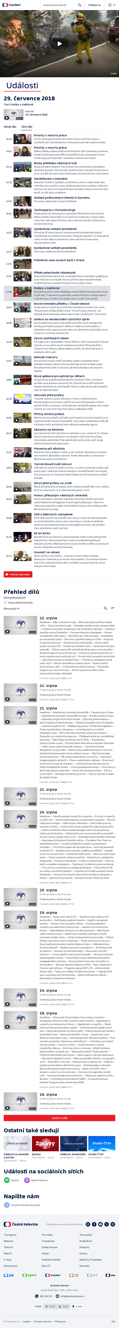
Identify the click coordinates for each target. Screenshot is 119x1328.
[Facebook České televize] (94, 1224)
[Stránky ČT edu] (110, 1275)
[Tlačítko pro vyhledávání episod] (105, 608)
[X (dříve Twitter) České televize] (106, 1224)
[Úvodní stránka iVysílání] (14, 5)
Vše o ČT (46, 1265)
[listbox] (63, 1306)
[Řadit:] (112, 608)
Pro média (47, 1234)
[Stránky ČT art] (92, 1275)
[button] (59, 43)
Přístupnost (60, 1321)
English (27, 1321)
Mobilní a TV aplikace (90, 1259)
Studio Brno (85, 1241)
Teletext (8, 1247)
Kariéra (83, 1253)
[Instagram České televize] (88, 1224)
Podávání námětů (51, 1259)
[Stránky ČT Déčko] (73, 1275)
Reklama (8, 1241)
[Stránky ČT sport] (29, 1275)
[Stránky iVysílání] (52, 1275)
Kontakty (84, 1265)
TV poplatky (48, 1241)
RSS (113, 1321)
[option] (50, 1306)
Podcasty (84, 1247)
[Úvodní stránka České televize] (21, 1224)
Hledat (79, 5)
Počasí (45, 1253)
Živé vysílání (85, 1234)
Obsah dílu (10, 126)
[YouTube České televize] (100, 1224)
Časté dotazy (11, 1265)
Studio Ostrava (49, 1247)
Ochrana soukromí (42, 1321)
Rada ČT (8, 1253)
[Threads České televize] (112, 1224)
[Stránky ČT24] (9, 1275)
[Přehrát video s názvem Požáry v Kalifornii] (59, 43)
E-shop (7, 1259)
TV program (10, 1234)
